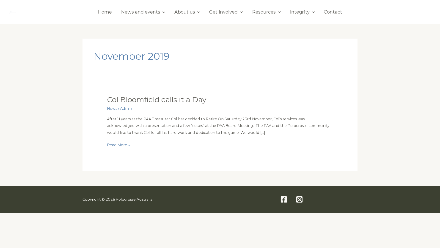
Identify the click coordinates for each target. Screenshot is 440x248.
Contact (333, 12)
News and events (140, 12)
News (112, 108)
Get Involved (223, 12)
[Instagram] (427, 12)
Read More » (118, 146)
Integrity (300, 12)
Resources (264, 12)
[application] (162, 12)
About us (184, 12)
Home (105, 12)
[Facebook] (411, 12)
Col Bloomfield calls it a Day (156, 99)
